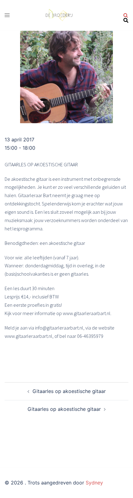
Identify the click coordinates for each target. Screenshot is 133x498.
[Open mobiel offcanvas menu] (7, 15)
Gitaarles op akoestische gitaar (69, 391)
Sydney (94, 483)
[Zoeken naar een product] (125, 15)
